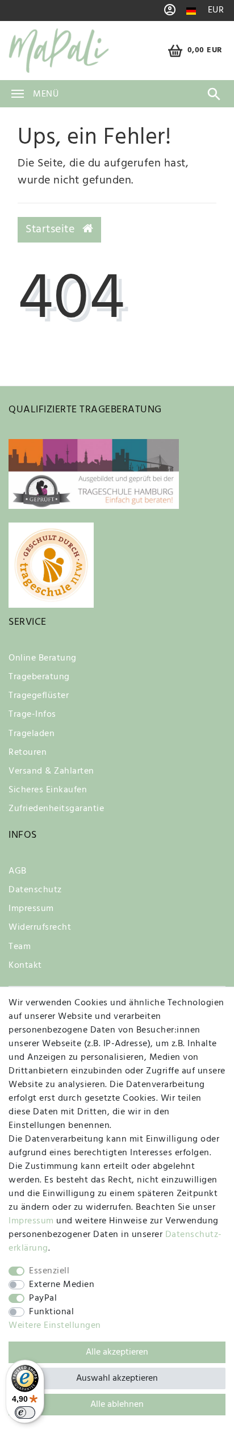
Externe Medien (61, 1285)
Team (20, 946)
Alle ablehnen (117, 1404)
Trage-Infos (32, 714)
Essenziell (49, 1271)
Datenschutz (35, 890)
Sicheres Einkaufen (48, 790)
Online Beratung (43, 658)
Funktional (51, 1312)
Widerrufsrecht (40, 927)
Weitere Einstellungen (55, 1325)
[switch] (25, 1412)
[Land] (191, 11)
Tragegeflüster (39, 695)
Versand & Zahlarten (51, 771)
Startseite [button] (52, 229)
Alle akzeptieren (117, 1352)
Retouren (28, 752)
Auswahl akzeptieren (117, 1378)
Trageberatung (39, 677)
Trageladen (32, 733)
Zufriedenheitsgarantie (56, 808)
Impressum (31, 908)
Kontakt (25, 965)
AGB (18, 871)
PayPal (43, 1298)
